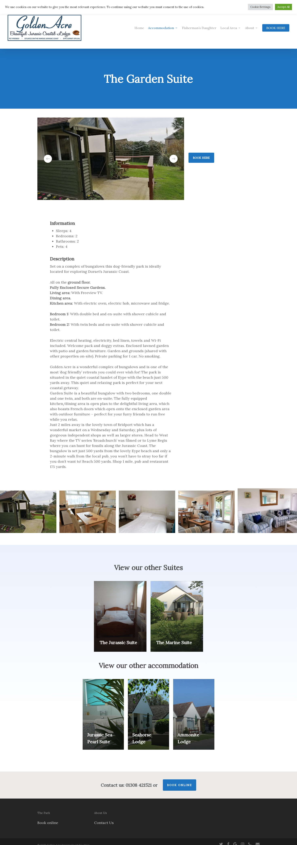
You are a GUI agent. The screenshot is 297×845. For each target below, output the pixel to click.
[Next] (174, 159)
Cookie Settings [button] (260, 7)
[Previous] (48, 159)
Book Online (179, 785)
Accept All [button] (283, 7)
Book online (47, 822)
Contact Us (104, 822)
